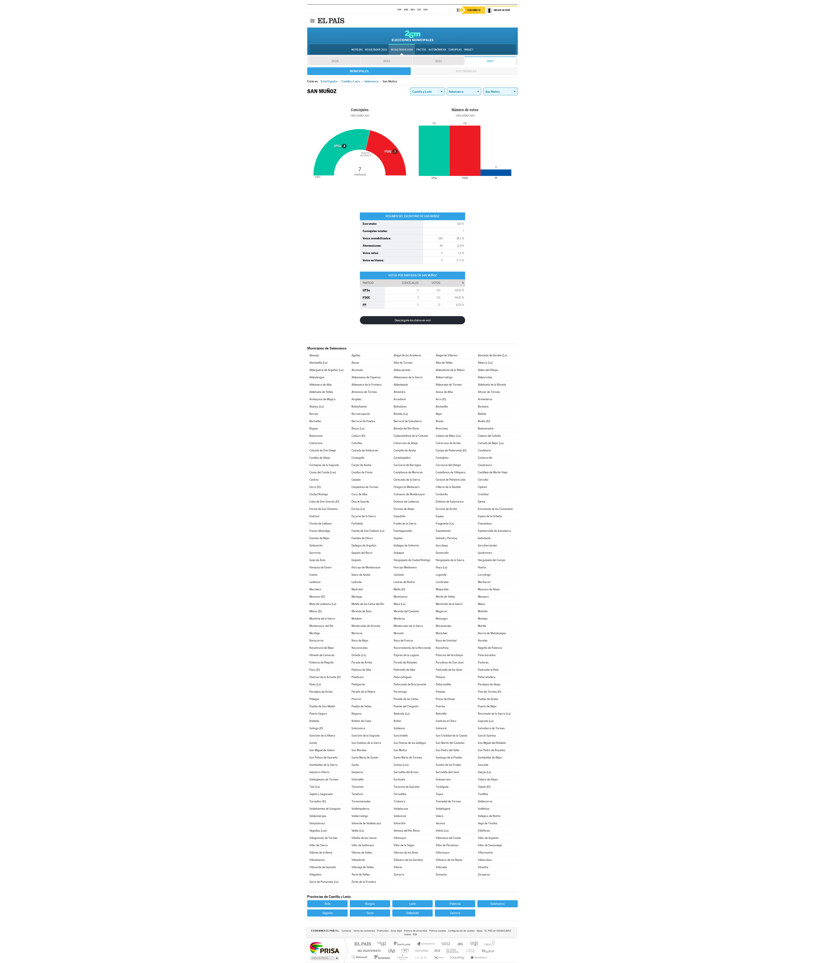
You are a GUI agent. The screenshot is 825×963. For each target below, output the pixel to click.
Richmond (359, 957)
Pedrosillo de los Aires (449, 669)
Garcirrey (315, 552)
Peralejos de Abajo (489, 684)
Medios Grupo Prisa (324, 958)
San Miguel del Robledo (492, 743)
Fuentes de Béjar (319, 538)
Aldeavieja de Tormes (449, 384)
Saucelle (483, 764)
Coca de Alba (359, 494)
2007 (490, 61)
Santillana (403, 944)
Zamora (455, 913)
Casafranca (485, 465)
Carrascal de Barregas (407, 465)
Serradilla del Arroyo (406, 772)
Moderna (381, 957)
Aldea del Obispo (488, 370)
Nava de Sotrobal (446, 640)
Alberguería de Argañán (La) (326, 370)
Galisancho (316, 545)
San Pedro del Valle (447, 750)
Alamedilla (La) (318, 362)
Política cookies (437, 930)
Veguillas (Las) (318, 830)
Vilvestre (483, 867)
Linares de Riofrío (404, 582)
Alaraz (355, 362)
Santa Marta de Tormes (408, 757)
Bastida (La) (401, 413)
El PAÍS (362, 944)
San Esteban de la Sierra (366, 743)
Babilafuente (359, 406)
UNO (392, 950)
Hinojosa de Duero (320, 567)
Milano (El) (315, 611)
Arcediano (400, 399)
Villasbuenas (317, 859)
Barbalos (483, 406)
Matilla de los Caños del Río (367, 604)
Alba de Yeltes (444, 362)
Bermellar (315, 421)
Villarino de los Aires (406, 852)
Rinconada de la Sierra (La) (494, 713)
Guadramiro (485, 552)
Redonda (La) (402, 713)
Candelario (484, 450)
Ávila (327, 903)
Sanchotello (401, 735)
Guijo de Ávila (317, 560)
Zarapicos (484, 874)
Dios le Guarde (360, 501)
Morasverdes (443, 626)
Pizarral (356, 699)
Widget (469, 49)
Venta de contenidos (364, 930)
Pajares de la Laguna (406, 655)
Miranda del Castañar (406, 611)
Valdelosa (483, 808)
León (412, 903)
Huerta (482, 567)
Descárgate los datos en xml (413, 320)
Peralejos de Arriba (321, 691)
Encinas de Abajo (404, 509)
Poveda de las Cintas (406, 699)
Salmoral (441, 728)
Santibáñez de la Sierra (323, 764)
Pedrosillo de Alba (404, 669)
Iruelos (313, 574)
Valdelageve (443, 808)
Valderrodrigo (359, 816)
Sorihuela (399, 779)
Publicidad (382, 930)
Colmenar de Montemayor (409, 494)
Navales (482, 640)
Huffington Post (368, 950)
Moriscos (356, 633)
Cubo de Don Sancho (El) (324, 501)
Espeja (440, 516)
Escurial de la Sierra (363, 516)
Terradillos (400, 794)
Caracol (488, 944)
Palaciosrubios (487, 655)
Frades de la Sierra (405, 523)
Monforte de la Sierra (322, 618)
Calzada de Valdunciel (364, 450)
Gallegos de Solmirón (406, 545)
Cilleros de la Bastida (448, 487)
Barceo (313, 413)
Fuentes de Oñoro (362, 538)
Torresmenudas (361, 801)
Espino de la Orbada (490, 516)
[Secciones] (312, 20)
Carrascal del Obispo (448, 465)
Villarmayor (443, 852)
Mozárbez (442, 633)
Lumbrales (442, 582)
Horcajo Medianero (405, 567)
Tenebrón (357, 794)
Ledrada (356, 582)
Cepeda (356, 479)
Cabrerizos (315, 443)
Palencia (455, 903)
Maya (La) (399, 604)
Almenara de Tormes (364, 392)
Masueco (483, 596)
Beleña (482, 413)
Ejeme (481, 501)
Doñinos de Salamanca (450, 501)
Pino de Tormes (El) (489, 691)
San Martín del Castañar (450, 743)
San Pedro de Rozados (491, 750)
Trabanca (399, 801)
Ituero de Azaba (360, 574)
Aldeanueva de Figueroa (366, 377)
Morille (482, 626)
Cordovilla (442, 494)
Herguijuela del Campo (491, 560)
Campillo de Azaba (405, 450)
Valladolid (412, 913)
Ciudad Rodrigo (318, 494)
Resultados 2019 (402, 49)
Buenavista (316, 435)
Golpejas (399, 552)
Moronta (399, 633)
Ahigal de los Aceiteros (407, 355)
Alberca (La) (485, 362)
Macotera (315, 589)
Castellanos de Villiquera (450, 472)
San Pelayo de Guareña (323, 757)
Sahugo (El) (316, 728)
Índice (407, 934)
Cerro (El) (315, 487)
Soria (370, 913)
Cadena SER (444, 944)
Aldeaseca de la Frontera (366, 384)
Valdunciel (400, 816)
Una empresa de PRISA (324, 947)
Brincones (442, 428)
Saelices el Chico (446, 721)
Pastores (483, 662)
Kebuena (484, 950)
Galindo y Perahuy (446, 538)
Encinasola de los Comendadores (497, 509)
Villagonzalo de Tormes (323, 838)
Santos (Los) (401, 764)
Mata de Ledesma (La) (322, 604)
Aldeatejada (401, 384)
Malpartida (442, 589)
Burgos (370, 903)
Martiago (356, 596)
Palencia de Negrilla (321, 662)
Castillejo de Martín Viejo (492, 472)
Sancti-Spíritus (487, 735)
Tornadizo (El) (317, 801)
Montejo (482, 618)
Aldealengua (316, 377)
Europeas (455, 49)
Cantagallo (357, 457)
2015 (386, 61)
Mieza (481, 604)
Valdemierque (317, 816)
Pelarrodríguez (403, 677)
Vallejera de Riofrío (489, 816)
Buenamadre (485, 428)
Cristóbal (483, 494)
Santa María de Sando (364, 757)
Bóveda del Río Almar (406, 428)
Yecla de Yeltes (360, 874)
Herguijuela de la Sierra (450, 560)
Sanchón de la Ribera (322, 735)
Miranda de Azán (361, 611)
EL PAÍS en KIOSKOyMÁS (498, 930)
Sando (313, 743)
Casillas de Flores (362, 472)
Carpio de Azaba (361, 465)
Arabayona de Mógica (322, 399)
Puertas (440, 706)
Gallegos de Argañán (363, 545)
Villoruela (441, 867)
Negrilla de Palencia (490, 647)
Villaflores (484, 830)
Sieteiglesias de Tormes (323, 779)
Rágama (356, 713)
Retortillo (441, 713)
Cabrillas (356, 443)
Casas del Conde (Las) (322, 472)
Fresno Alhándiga (319, 530)
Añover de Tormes (489, 392)
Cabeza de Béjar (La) (448, 435)
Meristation (478, 957)
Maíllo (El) (399, 589)
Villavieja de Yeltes (362, 867)
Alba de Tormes (403, 362)
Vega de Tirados (487, 823)
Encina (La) (358, 509)
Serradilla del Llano (447, 772)
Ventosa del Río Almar (407, 830)
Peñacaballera (486, 677)
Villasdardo (358, 859)
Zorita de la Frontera (363, 881)
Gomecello (442, 552)
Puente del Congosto (406, 706)
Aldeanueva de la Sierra (408, 377)
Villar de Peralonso (447, 845)
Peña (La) (315, 684)
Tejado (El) (484, 786)
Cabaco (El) (358, 435)
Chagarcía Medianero (407, 487)
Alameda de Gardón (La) (492, 355)
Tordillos (483, 794)
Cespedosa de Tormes (364, 487)
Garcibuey (442, 545)
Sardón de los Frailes (448, 764)
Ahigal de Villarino (446, 355)
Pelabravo (357, 677)
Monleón (356, 618)
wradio (404, 950)
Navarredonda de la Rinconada (412, 647)
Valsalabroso (317, 823)
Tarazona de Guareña (407, 786)
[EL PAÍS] (331, 20)
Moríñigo (314, 633)
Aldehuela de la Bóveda (492, 384)
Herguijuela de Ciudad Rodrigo (412, 560)
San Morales (359, 750)
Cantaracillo (485, 457)
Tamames (357, 786)
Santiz (355, 764)
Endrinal (314, 516)
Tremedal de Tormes (448, 801)
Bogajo (313, 428)
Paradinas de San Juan (450, 662)
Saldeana (399, 728)
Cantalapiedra (402, 457)
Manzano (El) (317, 596)
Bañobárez (400, 406)
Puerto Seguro (318, 713)
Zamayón (441, 874)
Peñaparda (358, 684)
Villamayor (400, 838)
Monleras (399, 618)
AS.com (458, 944)
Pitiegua (314, 699)
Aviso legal (396, 930)
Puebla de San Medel (322, 706)
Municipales (359, 71)
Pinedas (440, 691)
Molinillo (483, 611)
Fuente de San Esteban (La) (367, 530)
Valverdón (400, 823)
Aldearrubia (485, 377)
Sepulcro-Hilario (319, 772)
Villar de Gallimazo (362, 845)
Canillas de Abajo (319, 457)
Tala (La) (314, 786)
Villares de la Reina (320, 852)
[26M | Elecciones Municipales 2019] (412, 36)
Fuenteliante (443, 530)
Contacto (346, 930)
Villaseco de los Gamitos (408, 859)
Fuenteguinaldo (403, 530)
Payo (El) (314, 669)
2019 (335, 61)
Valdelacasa (401, 808)
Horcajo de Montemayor (366, 567)
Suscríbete (474, 10)
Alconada (357, 370)
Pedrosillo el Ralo (488, 669)
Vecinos (440, 823)
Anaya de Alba (444, 392)
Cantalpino (442, 457)
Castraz (314, 479)
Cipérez (482, 487)
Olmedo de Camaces (322, 655)
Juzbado (399, 574)
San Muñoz (400, 750)
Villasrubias (485, 859)
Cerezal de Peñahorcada (451, 479)
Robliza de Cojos (361, 721)
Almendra (399, 392)
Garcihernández (487, 545)
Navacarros (316, 640)
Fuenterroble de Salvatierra (494, 530)
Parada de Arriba (361, 662)
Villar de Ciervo (318, 845)
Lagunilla (441, 574)
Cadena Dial (437, 950)
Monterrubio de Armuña (365, 626)
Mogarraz (441, 611)
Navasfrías (442, 647)
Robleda (314, 721)
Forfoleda (357, 523)
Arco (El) (441, 399)
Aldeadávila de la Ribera (450, 370)
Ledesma (315, 582)
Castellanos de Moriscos (408, 472)
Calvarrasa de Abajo (406, 443)
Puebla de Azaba (488, 699)
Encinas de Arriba (446, 509)
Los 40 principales (383, 944)
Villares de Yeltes (361, 852)
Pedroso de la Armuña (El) (325, 677)
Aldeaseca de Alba (320, 384)
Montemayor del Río (321, 626)
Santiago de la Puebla (449, 757)
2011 (438, 61)
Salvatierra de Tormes (491, 728)
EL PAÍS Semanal (453, 950)
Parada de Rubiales (405, 662)
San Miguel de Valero (322, 750)
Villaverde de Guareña (322, 867)
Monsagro (442, 618)
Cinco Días (421, 950)
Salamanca (358, 728)
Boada (439, 421)
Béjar (439, 413)
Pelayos (440, 677)
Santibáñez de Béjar (490, 757)
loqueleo (457, 957)
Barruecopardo (360, 413)
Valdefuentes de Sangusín (325, 808)
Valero (439, 816)
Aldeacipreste (402, 370)
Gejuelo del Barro (361, 552)
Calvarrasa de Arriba (448, 443)
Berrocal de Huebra (363, 421)
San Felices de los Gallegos (410, 743)
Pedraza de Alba (361, 669)
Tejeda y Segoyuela (321, 794)
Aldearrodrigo (444, 377)
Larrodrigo (484, 574)
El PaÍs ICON (420, 957)
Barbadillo (442, 406)
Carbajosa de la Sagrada (324, 465)
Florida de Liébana (320, 523)
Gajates (398, 538)
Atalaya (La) (316, 406)
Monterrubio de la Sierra (408, 626)
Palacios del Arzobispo (449, 655)
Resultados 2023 (376, 49)
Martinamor (401, 596)
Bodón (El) (484, 421)
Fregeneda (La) (445, 523)
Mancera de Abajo (489, 589)
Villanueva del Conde (448, 838)
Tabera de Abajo (488, 779)
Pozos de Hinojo (445, 699)
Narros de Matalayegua (492, 633)
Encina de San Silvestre (323, 509)
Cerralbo (483, 479)
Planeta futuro (468, 950)
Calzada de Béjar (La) (491, 443)
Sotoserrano (443, 779)
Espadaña (399, 516)
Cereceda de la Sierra (407, 479)
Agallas (355, 355)
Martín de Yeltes (445, 596)
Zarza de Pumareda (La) (324, 881)
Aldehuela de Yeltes (321, 392)
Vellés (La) (357, 830)
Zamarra (399, 874)
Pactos (421, 49)
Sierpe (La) (484, 772)
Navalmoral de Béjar (321, 647)
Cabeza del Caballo (489, 435)
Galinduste (484, 538)
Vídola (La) (442, 830)
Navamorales (359, 647)
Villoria (398, 867)
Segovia (327, 913)
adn (472, 944)
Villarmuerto (485, 852)
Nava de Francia (403, 640)
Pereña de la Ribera (363, 691)
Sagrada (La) (485, 721)
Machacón (484, 582)
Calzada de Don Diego (322, 450)
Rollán (397, 721)
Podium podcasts (402, 957)
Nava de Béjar (359, 640)
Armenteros (485, 399)
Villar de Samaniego (490, 845)
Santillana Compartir (426, 944)
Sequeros (357, 772)
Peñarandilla (443, 684)
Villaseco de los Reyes (449, 859)
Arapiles (356, 399)
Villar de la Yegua (404, 845)
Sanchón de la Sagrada (365, 735)
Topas (439, 794)
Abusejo (314, 355)
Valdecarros (485, 801)
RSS (415, 934)
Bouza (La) (357, 428)
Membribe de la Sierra (449, 604)
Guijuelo (356, 560)
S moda (439, 957)
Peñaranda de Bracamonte (410, 684)
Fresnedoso (485, 523)
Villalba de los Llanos (364, 838)
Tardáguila (442, 786)
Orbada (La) (358, 655)
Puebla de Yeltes (361, 706)
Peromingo (400, 691)
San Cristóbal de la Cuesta (451, 735)
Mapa (480, 930)
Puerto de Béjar (487, 706)
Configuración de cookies (461, 930)
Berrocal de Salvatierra (408, 421)
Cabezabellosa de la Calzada (411, 435)
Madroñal (357, 589)
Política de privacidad (415, 930)
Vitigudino (315, 874)
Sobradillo (357, 779)
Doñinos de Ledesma (406, 501)
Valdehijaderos (360, 808)
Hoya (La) (441, 567)
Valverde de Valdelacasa (366, 823)
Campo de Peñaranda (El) (451, 450)
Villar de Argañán (488, 838)
